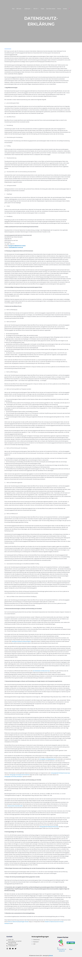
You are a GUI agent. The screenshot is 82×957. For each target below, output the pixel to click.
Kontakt (65, 8)
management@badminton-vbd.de (17, 245)
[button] (21, 8)
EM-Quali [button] (19, 8)
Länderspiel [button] (27, 8)
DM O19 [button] (35, 8)
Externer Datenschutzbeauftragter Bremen (18, 921)
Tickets (42, 8)
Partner (59, 8)
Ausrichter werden (50, 8)
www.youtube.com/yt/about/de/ (15, 806)
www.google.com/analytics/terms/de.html (19, 774)
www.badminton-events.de (16, 247)
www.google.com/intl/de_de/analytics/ (13, 776)
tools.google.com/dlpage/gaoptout (47, 759)
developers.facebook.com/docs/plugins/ (21, 641)
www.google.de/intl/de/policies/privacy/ (60, 773)
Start (13, 8)
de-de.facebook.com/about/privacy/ (41, 671)
